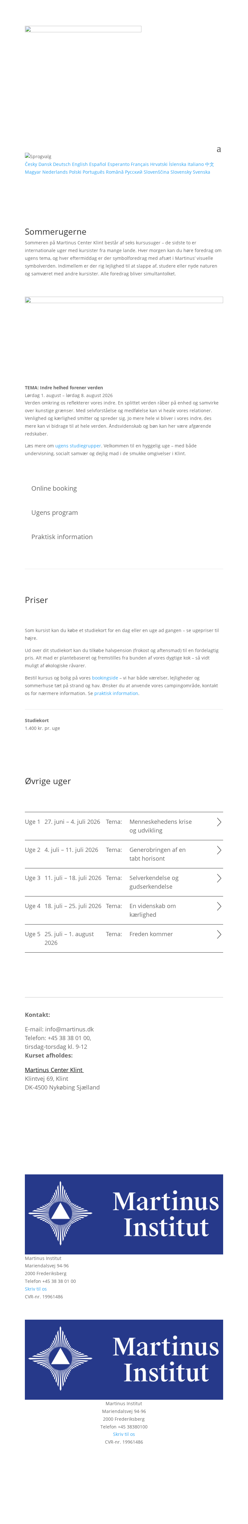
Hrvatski (159, 164)
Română (115, 172)
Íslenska (177, 164)
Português (94, 172)
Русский (133, 172)
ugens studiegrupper (78, 446)
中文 (209, 164)
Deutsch (62, 164)
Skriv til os (36, 1289)
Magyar (33, 172)
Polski (75, 172)
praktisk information (116, 693)
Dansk (45, 164)
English (80, 164)
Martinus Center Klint (54, 1070)
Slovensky (180, 172)
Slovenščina (156, 172)
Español (97, 164)
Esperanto (118, 164)
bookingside (105, 678)
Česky (31, 164)
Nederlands (55, 172)
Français (140, 164)
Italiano (196, 164)
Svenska (201, 172)
